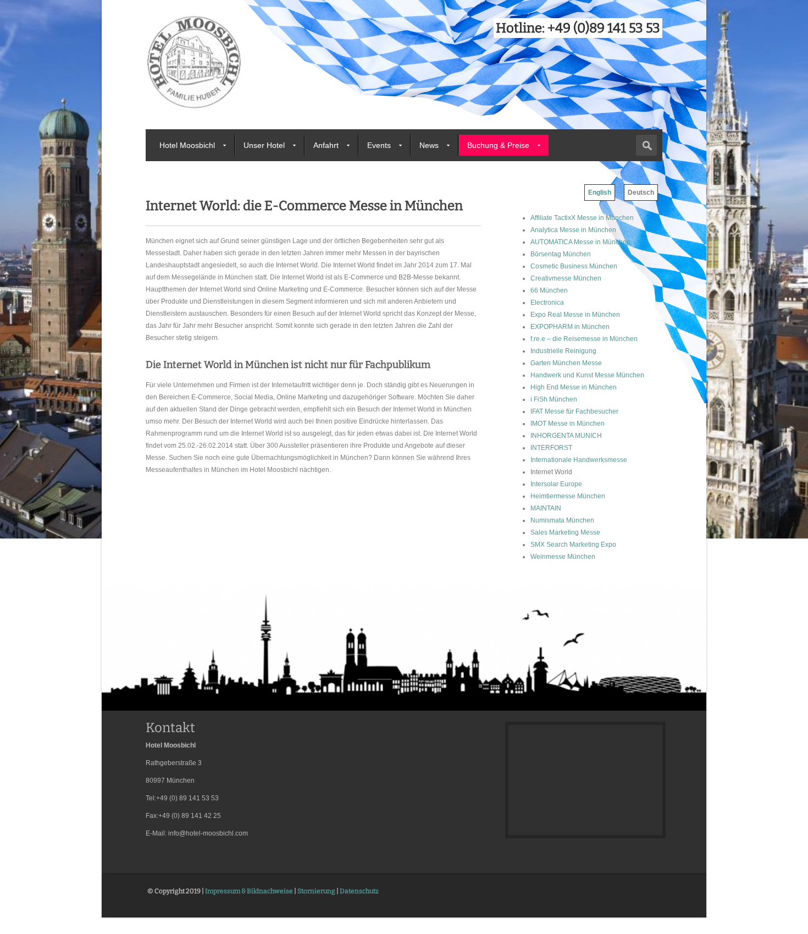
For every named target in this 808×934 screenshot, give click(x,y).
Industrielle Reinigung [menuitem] (563, 351)
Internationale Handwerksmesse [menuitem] (578, 460)
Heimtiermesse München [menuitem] (567, 496)
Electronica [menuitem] (547, 302)
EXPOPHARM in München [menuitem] (570, 327)
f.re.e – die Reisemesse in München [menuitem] (584, 339)
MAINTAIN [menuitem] (545, 508)
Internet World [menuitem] (551, 472)
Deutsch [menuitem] (641, 192)
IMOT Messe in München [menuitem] (567, 423)
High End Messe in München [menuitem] (573, 387)
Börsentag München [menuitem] (560, 254)
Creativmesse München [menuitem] (565, 278)
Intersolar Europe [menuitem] (556, 484)
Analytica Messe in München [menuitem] (573, 230)
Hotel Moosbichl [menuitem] (187, 145)
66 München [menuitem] (549, 290)
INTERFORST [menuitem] (551, 448)
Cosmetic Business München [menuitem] (573, 266)
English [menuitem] (599, 192)
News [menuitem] (429, 145)
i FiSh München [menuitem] (553, 399)
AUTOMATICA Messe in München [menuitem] (580, 242)
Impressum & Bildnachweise (249, 891)
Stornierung (316, 891)
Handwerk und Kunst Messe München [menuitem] (587, 375)
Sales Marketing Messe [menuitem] (565, 532)
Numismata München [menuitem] (562, 520)
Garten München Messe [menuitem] (566, 363)
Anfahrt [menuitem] (326, 145)
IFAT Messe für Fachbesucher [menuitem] (574, 411)
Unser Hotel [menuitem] (264, 145)
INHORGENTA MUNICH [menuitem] (566, 435)
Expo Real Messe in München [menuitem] (575, 314)
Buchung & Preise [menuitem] (498, 145)
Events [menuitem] (379, 145)
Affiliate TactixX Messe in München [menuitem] (582, 218)
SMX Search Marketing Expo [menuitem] (573, 544)
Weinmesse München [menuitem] (562, 557)
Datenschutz (359, 891)
